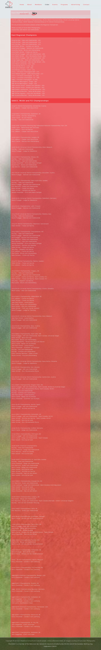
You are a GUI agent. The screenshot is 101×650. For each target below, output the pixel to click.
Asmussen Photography (87, 641)
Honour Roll (24, 14)
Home (22, 4)
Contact (86, 4)
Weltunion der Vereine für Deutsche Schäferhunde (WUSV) (49, 644)
